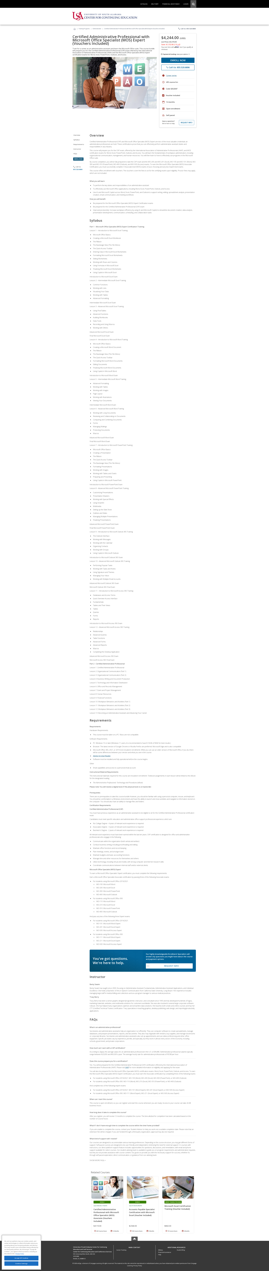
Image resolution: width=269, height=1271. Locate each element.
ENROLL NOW (178, 60)
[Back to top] (134, 1247)
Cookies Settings (21, 1263)
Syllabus (76, 140)
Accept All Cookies (21, 1258)
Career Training (121, 1250)
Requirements (78, 144)
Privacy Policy (137, 1266)
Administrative (97, 29)
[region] (21, 1252)
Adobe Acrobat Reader (102, 756)
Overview (76, 135)
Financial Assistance (164, 1252)
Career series (171, 75)
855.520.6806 (77, 169)
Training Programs (84, 29)
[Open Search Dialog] (193, 4)
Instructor (77, 149)
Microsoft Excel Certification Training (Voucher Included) (177, 1207)
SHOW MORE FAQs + (98, 1160)
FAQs (75, 154)
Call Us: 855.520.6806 (187, 29)
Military (160, 1250)
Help (159, 1255)
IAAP (127, 1067)
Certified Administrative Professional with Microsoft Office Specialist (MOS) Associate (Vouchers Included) (106, 1215)
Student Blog (181, 1250)
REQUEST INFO (186, 122)
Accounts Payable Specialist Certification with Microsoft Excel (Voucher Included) (142, 1212)
